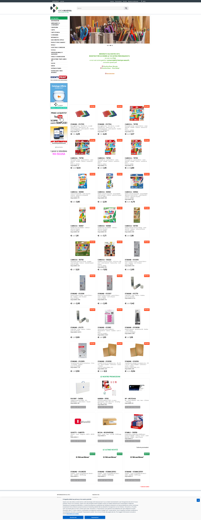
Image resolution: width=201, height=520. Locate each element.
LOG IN (62, 1)
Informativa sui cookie (73, 513)
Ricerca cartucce (133, 1)
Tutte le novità (145, 486)
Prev (71, 30)
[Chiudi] (198, 500)
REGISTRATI (55, 1)
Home (112, 1)
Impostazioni (94, 517)
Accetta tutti (73, 517)
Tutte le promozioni (142, 447)
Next (148, 30)
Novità (125, 1)
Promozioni (118, 1)
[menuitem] (134, 1)
